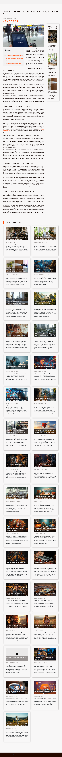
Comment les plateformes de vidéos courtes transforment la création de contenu (44, 400)
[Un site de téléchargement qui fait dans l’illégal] (45, 557)
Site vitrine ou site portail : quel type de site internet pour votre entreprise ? (45, 530)
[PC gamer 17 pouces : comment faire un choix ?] (45, 460)
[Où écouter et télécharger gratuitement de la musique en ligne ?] (17, 621)
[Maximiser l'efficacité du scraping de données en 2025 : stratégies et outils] (45, 362)
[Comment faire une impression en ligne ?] (45, 621)
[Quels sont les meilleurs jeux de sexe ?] (17, 654)
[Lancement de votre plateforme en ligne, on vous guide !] (45, 687)
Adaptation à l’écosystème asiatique (13, 63)
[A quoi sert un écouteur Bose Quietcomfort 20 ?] (17, 687)
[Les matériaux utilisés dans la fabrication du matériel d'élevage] (17, 493)
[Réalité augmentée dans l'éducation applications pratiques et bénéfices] (17, 394)
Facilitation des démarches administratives (14, 55)
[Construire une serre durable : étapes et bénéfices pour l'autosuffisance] (45, 298)
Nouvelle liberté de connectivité (12, 53)
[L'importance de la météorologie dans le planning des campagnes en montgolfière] (45, 427)
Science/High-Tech (11, 8)
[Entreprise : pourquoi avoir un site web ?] (17, 589)
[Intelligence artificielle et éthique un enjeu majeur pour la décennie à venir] (17, 362)
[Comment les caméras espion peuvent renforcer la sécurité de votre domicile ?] (52, 83)
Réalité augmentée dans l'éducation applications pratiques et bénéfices (16, 400)
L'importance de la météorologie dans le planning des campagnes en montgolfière (45, 432)
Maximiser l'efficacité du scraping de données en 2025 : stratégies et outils (45, 368)
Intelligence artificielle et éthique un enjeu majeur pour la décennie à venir (17, 368)
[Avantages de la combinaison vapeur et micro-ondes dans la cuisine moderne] (17, 427)
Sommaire (8, 50)
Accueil (4, 8)
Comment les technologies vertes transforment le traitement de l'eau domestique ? (52, 71)
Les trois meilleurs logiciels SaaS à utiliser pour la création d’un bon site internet (45, 498)
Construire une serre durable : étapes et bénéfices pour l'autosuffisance (44, 303)
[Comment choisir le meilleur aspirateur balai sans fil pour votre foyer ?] (17, 298)
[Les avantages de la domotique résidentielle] (45, 654)
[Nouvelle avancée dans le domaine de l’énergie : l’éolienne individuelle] (17, 719)
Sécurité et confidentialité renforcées (13, 61)
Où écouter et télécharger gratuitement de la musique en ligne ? (15, 627)
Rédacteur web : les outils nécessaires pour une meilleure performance (16, 562)
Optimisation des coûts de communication (14, 58)
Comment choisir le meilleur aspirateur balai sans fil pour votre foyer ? (16, 303)
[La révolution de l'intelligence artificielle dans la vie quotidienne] (17, 460)
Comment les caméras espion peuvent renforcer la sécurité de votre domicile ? (52, 95)
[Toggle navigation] (4, 2)
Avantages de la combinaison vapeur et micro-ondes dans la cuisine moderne (15, 432)
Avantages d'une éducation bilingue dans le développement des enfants (16, 335)
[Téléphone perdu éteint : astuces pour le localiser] (45, 589)
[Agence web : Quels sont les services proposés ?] (17, 525)
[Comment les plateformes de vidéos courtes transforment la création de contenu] (45, 394)
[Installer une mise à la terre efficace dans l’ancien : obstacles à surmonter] (52, 36)
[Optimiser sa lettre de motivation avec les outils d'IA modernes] (45, 266)
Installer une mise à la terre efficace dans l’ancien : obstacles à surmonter (52, 47)
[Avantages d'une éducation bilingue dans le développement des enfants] (17, 330)
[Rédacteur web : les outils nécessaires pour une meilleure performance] (17, 557)
